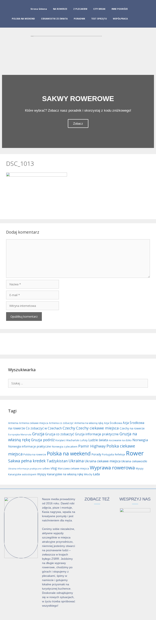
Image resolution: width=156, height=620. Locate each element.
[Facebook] (136, 15)
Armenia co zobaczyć (61, 423)
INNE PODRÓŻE (120, 9)
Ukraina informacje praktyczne (25, 468)
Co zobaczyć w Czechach (44, 428)
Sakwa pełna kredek (27, 461)
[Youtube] (149, 15)
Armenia (13, 423)
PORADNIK (79, 18)
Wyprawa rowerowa (112, 467)
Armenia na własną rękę (88, 423)
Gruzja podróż (43, 439)
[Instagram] (142, 15)
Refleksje (120, 454)
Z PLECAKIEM (80, 9)
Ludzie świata (98, 440)
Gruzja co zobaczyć (59, 434)
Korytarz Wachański (67, 440)
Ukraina (76, 461)
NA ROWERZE (60, 9)
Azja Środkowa (113, 423)
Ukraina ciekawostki (134, 461)
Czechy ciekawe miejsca (97, 427)
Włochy (88, 474)
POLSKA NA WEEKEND (23, 18)
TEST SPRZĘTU (99, 18)
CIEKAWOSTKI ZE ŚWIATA (54, 18)
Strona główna (38, 9)
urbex (46, 468)
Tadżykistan (57, 460)
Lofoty (84, 440)
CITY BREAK (99, 9)
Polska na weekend (69, 453)
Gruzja (38, 434)
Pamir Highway (92, 446)
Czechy (69, 427)
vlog (54, 468)
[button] (6, 111)
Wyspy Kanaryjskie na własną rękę (60, 474)
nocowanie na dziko (120, 440)
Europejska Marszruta (19, 434)
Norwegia (140, 440)
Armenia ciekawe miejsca (33, 423)
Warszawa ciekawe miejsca (73, 468)
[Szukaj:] (78, 383)
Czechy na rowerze (132, 428)
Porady (96, 454)
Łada (96, 474)
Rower (135, 453)
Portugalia (108, 454)
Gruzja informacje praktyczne (97, 434)
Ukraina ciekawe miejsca (102, 461)
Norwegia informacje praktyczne (29, 446)
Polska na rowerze (34, 454)
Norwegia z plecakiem (64, 446)
